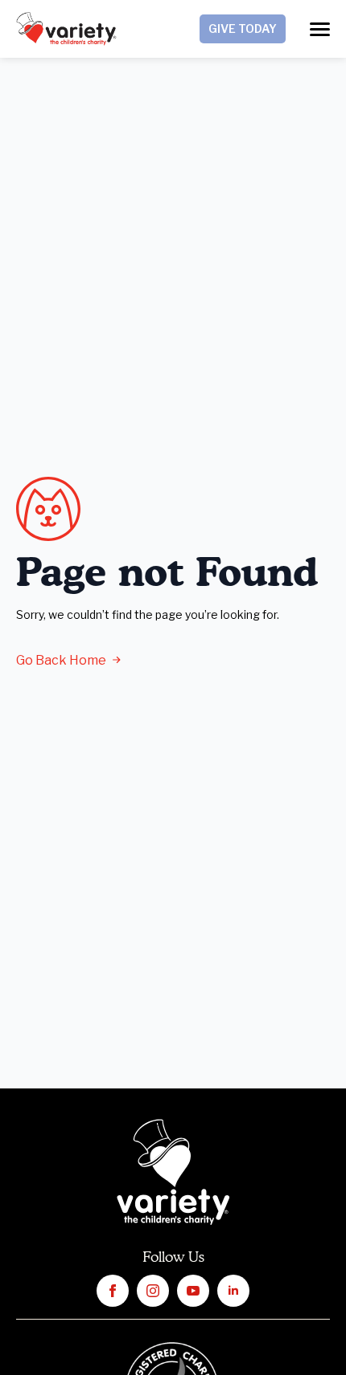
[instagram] (153, 1291)
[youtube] (193, 1291)
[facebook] (113, 1291)
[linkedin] (233, 1291)
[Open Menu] (320, 29)
